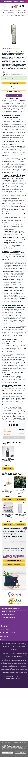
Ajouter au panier (14, 437)
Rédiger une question (14, 560)
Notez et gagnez (6, 48)
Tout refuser (20, 752)
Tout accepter (7, 752)
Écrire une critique (14, 564)
